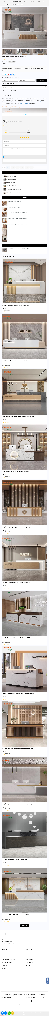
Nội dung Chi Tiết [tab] (7, 95)
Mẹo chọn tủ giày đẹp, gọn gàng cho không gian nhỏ (17, 224)
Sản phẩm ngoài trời (44, 997)
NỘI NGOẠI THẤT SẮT (41, 994)
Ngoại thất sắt (14, 997)
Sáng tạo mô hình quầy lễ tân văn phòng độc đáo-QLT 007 (14, 859)
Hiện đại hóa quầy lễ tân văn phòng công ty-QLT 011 (18, 248)
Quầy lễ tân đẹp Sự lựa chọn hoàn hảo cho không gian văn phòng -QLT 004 (18, 804)
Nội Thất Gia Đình (23, 1004)
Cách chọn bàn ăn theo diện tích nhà (15, 201)
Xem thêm (25, 114)
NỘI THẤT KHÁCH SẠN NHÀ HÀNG (30, 994)
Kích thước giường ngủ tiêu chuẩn (14, 207)
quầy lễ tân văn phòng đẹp (25, 103)
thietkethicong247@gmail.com (9, 943)
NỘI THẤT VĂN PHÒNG (18, 994)
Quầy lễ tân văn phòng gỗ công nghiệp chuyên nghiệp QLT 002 (15, 305)
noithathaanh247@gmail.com (9, 941)
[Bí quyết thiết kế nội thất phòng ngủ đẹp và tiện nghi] (4, 220)
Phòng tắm (25, 997)
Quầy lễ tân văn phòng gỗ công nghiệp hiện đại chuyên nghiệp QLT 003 (17, 527)
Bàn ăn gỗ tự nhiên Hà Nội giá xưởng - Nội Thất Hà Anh (18, 212)
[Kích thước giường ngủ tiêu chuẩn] (4, 209)
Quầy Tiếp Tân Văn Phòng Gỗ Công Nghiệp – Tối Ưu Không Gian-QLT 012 (18, 416)
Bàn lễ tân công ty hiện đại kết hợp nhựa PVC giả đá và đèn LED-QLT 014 (18, 693)
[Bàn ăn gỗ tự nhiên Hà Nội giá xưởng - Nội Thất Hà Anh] (4, 214)
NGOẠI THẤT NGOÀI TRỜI (8, 994)
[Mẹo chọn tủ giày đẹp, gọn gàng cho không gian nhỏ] (4, 226)
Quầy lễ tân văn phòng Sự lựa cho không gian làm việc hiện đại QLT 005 (17, 748)
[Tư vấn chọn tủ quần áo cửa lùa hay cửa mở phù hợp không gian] (4, 232)
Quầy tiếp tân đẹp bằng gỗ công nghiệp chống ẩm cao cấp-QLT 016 (16, 637)
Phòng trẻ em (20, 997)
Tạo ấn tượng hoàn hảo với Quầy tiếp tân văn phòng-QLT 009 (15, 471)
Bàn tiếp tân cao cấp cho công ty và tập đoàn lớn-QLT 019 (14, 360)
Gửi (24, 160)
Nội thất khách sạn (36, 997)
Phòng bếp (30, 997)
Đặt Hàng (42, 80)
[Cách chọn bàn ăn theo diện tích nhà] (4, 203)
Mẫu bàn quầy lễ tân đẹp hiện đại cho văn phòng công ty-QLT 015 (16, 582)
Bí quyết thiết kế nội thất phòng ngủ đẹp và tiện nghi (17, 218)
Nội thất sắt (17, 1004)
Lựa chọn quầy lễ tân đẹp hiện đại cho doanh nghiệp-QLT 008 (15, 914)
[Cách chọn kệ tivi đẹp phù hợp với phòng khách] (4, 238)
